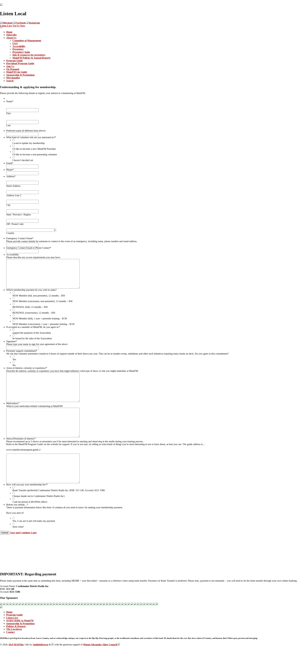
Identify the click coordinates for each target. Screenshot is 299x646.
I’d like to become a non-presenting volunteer (34, 154)
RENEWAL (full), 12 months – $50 (30, 307)
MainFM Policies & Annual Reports (31, 57)
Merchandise (13, 77)
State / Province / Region (18, 214)
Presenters (18, 49)
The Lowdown (14, 629)
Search (10, 80)
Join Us (10, 66)
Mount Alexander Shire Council (100, 644)
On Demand (12, 69)
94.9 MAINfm (16, 644)
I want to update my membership (28, 143)
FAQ (15, 43)
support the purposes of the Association (31, 332)
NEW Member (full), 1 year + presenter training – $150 (39, 318)
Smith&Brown (40, 644)
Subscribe (11, 34)
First (8, 113)
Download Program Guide (20, 63)
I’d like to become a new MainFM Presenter (34, 149)
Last (8, 125)
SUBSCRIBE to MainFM (19, 620)
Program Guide (14, 60)
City (8, 205)
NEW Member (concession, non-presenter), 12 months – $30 (42, 301)
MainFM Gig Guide (16, 72)
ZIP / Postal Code (15, 224)
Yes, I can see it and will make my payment (33, 521)
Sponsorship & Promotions (20, 75)
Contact (10, 632)
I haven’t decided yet (22, 160)
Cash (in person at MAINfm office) (29, 501)
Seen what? (18, 526)
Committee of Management (26, 40)
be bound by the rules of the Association (32, 338)
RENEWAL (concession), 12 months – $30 (33, 312)
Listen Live (12, 617)
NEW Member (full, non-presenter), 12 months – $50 (38, 295)
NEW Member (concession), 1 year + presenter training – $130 (43, 324)
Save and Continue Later (23, 532)
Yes (14, 359)
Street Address (13, 186)
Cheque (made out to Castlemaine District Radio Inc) (38, 496)
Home (9, 32)
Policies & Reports (16, 626)
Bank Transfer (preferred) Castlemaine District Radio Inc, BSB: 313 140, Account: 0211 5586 (58, 490)
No (14, 365)
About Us (11, 37)
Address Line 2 (13, 195)
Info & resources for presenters (28, 55)
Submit (4, 532)
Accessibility (18, 46)
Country (10, 233)
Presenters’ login (21, 52)
